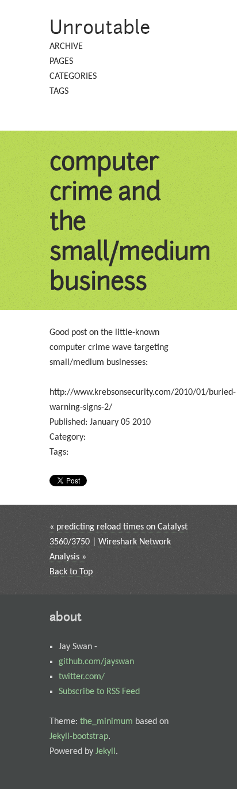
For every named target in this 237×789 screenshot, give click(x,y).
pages (61, 61)
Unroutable (100, 27)
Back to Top (71, 572)
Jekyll (105, 751)
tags (58, 91)
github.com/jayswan (96, 661)
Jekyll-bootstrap (78, 736)
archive (66, 46)
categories (73, 76)
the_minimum (106, 721)
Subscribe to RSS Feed (99, 691)
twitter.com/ (82, 676)
